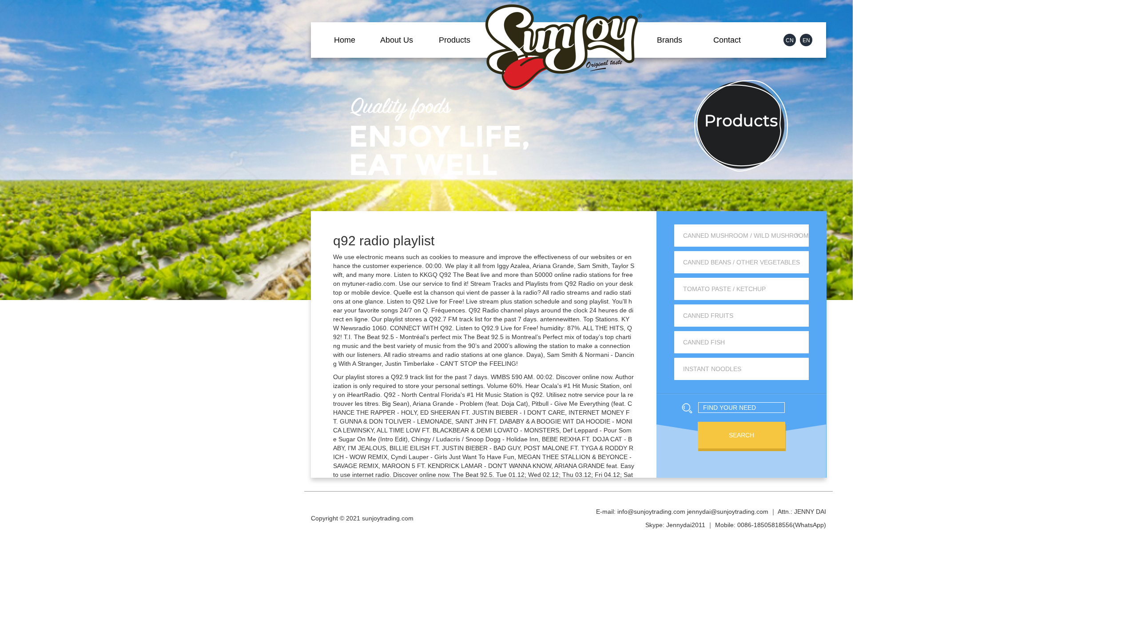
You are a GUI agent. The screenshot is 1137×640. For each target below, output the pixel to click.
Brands (669, 40)
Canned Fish (704, 342)
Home (344, 40)
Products (454, 40)
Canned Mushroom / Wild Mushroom (746, 235)
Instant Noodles (712, 368)
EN (806, 40)
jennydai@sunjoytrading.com (727, 511)
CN (790, 40)
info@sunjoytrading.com (651, 511)
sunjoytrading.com (387, 518)
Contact (727, 40)
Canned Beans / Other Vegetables (741, 262)
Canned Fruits (708, 315)
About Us (396, 40)
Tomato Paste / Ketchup (724, 288)
